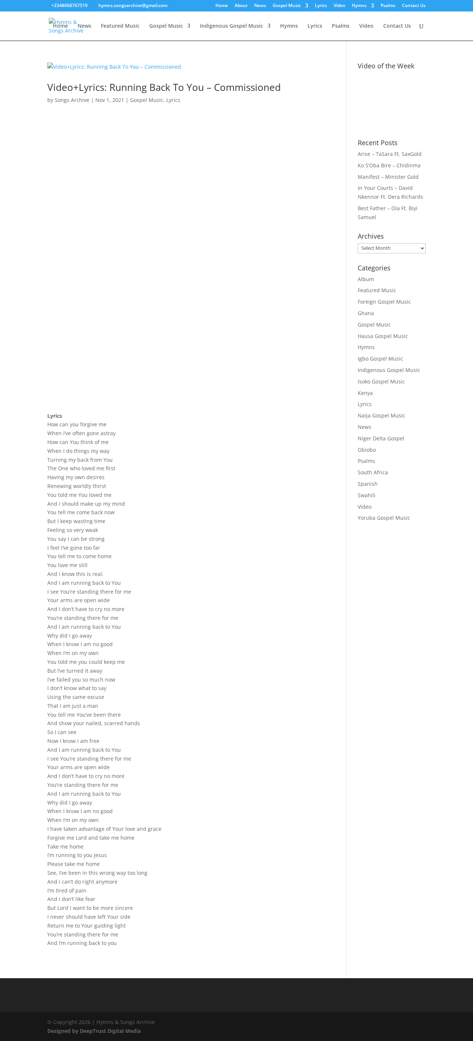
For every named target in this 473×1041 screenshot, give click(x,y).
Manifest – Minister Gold (388, 176)
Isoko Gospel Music (381, 381)
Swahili (366, 495)
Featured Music (120, 26)
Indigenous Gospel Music (231, 26)
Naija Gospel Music (381, 415)
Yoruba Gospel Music (384, 517)
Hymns (359, 5)
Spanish (368, 483)
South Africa (373, 472)
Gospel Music (287, 5)
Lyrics (321, 5)
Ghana (366, 313)
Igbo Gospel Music (380, 358)
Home (221, 5)
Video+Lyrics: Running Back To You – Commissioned (164, 87)
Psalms (388, 5)
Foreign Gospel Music (384, 301)
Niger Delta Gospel (381, 438)
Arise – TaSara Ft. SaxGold (390, 153)
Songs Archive (72, 99)
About (241, 5)
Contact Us (414, 5)
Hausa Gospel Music (383, 335)
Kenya (365, 392)
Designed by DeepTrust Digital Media (94, 1030)
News (260, 5)
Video (339, 5)
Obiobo (367, 449)
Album (366, 279)
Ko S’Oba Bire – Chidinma (389, 165)
